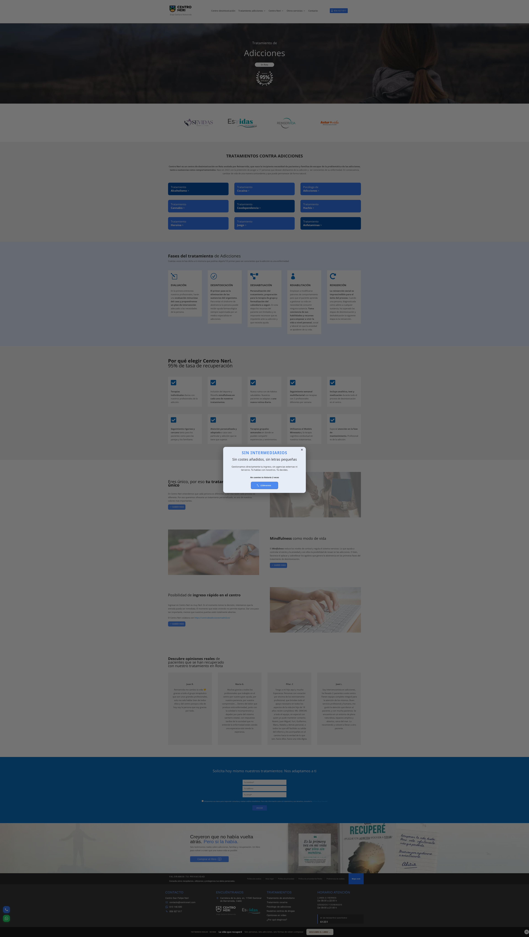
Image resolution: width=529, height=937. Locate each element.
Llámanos (266, 485)
